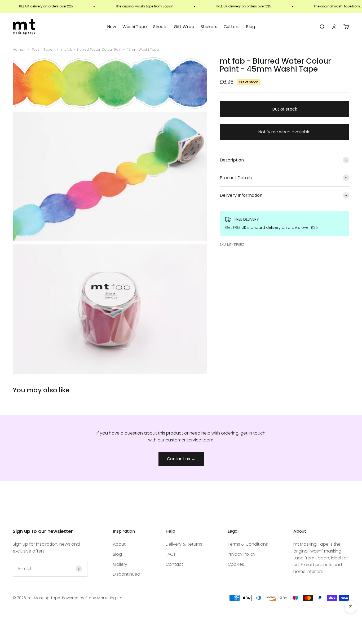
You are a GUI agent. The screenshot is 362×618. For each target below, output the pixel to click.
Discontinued (126, 574)
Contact (174, 564)
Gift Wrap (184, 27)
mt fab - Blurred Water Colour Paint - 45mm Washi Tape (110, 49)
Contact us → (181, 459)
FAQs (171, 554)
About (119, 544)
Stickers (209, 27)
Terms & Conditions (248, 544)
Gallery (120, 564)
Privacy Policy (241, 554)
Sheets (160, 27)
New (111, 27)
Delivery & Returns (184, 544)
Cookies (236, 564)
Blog (250, 27)
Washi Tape (134, 27)
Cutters (232, 27)
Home (18, 49)
